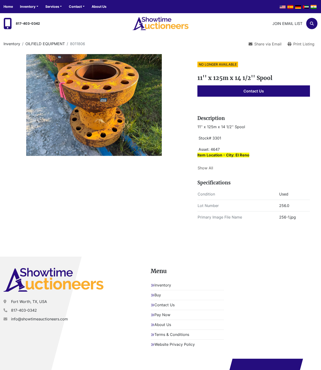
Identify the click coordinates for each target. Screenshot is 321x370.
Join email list (287, 23)
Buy (157, 295)
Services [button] (52, 6)
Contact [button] (75, 6)
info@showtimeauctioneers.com (39, 319)
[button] (29, 6)
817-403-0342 (28, 23)
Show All (205, 168)
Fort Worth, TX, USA (29, 301)
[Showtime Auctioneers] (53, 279)
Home (8, 6)
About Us (99, 6)
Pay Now (162, 314)
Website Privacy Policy (174, 344)
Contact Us (253, 91)
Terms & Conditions (171, 334)
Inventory (27, 6)
